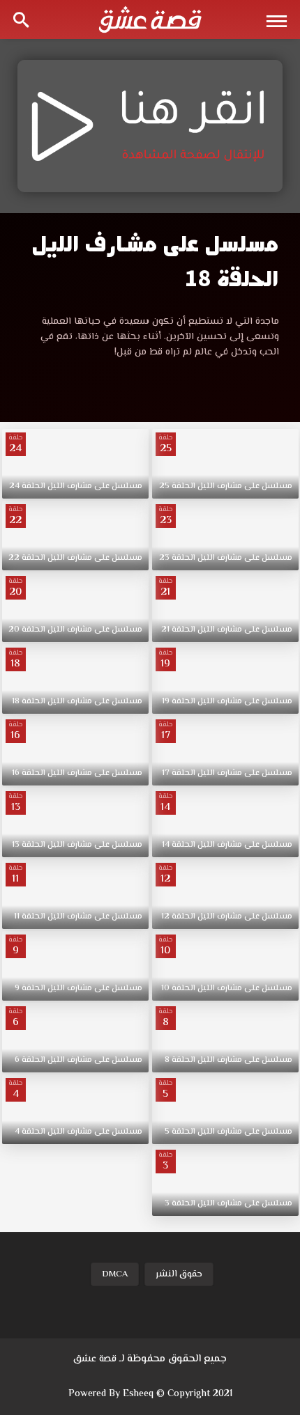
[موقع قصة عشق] (150, 19)
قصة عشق (95, 1359)
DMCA (115, 1274)
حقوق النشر (179, 1274)
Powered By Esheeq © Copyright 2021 (150, 1394)
